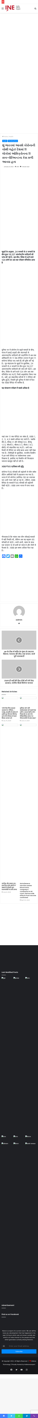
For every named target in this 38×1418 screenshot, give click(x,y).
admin (19, 619)
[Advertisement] (19, 34)
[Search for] (35, 9)
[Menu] (3, 9)
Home (5, 136)
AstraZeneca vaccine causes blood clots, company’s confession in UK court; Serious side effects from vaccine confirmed (28, 890)
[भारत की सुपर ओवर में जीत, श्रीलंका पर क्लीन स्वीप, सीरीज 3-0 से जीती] (19, 1139)
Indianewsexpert (29, 1364)
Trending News (12, 141)
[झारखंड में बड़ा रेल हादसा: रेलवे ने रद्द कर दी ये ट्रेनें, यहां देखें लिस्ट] (19, 1056)
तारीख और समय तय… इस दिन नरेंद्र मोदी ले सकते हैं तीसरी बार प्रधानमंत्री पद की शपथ (9, 886)
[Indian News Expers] (12, 8)
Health (11, 136)
